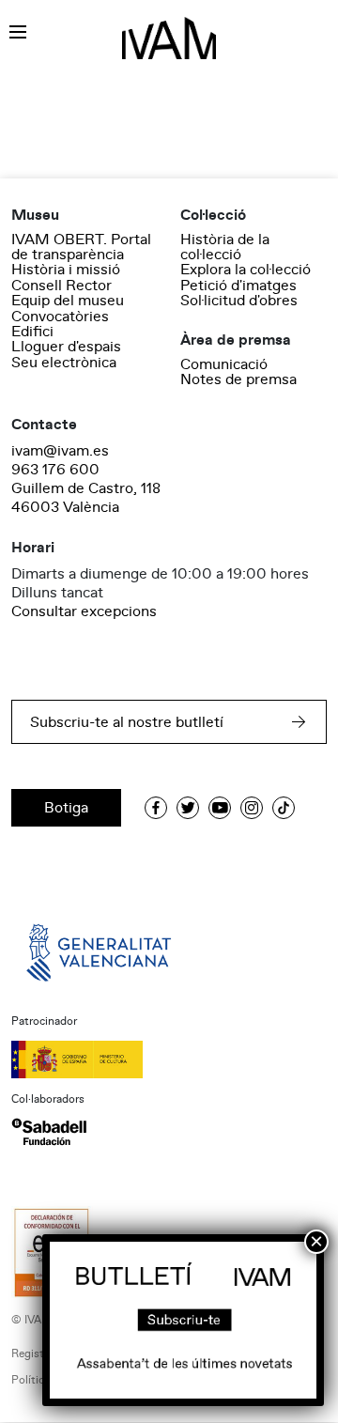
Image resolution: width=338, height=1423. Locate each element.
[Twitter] (188, 808)
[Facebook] (156, 808)
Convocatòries (60, 316)
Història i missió (65, 269)
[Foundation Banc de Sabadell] (48, 1132)
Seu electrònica (63, 362)
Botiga (66, 807)
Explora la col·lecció (245, 269)
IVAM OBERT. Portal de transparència (81, 247)
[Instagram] (251, 808)
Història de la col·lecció (224, 247)
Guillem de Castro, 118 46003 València (86, 498)
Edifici (32, 331)
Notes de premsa (238, 379)
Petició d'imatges (238, 285)
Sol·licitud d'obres (239, 300)
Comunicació (224, 364)
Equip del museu (67, 300)
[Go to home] (100, 951)
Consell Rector (61, 285)
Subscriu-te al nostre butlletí (126, 722)
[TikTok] (283, 808)
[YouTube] (219, 808)
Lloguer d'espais (66, 346)
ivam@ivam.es (60, 450)
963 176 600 (55, 469)
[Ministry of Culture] (169, 1059)
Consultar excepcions (84, 611)
